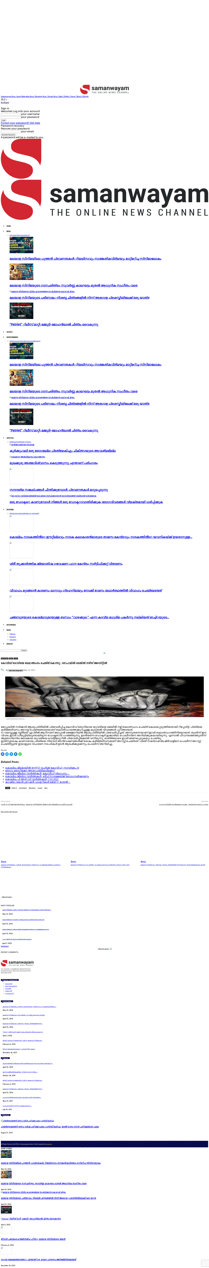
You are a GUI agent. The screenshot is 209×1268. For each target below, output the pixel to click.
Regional (10, 509)
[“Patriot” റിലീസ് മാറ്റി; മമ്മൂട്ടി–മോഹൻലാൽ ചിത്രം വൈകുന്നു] (21, 318)
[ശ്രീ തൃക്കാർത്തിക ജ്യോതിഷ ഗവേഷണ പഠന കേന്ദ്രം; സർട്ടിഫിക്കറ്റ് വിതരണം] (21, 557)
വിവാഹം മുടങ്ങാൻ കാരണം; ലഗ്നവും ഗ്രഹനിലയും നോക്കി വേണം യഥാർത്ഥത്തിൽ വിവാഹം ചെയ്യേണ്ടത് (86, 590)
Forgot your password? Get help (20, 122)
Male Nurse (32, 788)
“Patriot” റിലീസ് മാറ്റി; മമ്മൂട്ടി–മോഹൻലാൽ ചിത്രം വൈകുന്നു (54, 324)
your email (27, 131)
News (9, 231)
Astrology (15, 513)
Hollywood (30, 341)
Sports (23, 235)
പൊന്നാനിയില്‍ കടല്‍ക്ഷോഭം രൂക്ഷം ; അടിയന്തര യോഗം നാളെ (183, 804)
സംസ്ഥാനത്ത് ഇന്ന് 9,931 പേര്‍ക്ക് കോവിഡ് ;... (17, 1106)
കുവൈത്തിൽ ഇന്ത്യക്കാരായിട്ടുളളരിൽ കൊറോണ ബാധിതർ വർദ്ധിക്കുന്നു (27, 1063)
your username (30, 114)
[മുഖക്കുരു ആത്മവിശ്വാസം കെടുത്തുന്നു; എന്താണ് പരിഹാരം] (27, 457)
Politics (18, 235)
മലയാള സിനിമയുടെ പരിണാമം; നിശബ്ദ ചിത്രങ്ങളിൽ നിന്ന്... (23, 1023)
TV (39, 341)
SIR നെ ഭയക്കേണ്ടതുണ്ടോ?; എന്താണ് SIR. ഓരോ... (19, 1049)
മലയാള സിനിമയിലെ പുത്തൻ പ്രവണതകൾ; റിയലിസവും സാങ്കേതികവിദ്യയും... (29, 1006)
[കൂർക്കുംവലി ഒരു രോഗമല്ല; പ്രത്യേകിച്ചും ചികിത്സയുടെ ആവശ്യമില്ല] (22, 444)
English (10, 644)
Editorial (12, 634)
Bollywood (15, 341)
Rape (45, 788)
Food (18, 442)
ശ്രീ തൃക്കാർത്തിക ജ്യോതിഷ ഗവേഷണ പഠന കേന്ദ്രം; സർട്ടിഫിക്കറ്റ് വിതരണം (66, 563)
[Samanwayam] (3, 670)
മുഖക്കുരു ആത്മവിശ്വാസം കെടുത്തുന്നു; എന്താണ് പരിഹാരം (54, 463)
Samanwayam (16, 670)
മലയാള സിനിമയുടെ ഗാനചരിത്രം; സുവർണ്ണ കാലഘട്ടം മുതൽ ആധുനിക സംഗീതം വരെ (73, 285)
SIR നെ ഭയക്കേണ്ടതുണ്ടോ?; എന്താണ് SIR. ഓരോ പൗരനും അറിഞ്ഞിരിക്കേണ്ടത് (38, 1259)
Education (13, 640)
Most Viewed (5, 658)
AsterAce (49, 1144)
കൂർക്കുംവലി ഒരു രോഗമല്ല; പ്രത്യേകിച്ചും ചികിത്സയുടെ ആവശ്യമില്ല (63, 450)
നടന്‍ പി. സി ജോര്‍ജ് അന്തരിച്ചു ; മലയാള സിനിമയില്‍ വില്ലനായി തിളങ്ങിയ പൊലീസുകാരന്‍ (36, 804)
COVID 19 (14, 788)
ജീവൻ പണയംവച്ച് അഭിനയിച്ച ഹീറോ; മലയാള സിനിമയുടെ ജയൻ (33, 1239)
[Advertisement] (29, 884)
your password (30, 117)
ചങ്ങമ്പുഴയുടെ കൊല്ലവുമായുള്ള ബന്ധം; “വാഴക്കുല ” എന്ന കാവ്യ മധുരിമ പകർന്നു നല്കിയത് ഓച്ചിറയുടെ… (89, 617)
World (27, 235)
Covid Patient (23, 788)
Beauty (14, 442)
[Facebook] (2, 976)
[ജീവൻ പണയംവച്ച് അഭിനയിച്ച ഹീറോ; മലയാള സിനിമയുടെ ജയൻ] (6, 1233)
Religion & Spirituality (31, 513)
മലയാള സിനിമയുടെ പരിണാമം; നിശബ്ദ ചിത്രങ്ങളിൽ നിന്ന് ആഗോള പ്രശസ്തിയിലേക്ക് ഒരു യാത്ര (79, 297)
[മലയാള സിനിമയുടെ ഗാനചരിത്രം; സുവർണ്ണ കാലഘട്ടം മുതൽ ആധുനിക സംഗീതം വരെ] (21, 279)
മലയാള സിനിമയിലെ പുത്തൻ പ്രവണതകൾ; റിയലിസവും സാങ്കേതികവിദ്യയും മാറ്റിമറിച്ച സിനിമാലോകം (85, 258)
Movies (36, 341)
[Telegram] (5, 976)
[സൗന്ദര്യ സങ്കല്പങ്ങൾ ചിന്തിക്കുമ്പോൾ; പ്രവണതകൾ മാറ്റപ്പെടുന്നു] (21, 483)
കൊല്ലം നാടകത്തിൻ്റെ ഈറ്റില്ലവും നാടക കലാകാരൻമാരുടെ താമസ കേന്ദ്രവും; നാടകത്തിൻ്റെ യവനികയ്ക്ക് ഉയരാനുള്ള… (101, 537)
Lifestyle (10, 438)
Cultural (21, 513)
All (11, 235)
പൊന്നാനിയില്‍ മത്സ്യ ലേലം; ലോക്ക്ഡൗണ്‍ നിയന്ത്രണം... (22, 1097)
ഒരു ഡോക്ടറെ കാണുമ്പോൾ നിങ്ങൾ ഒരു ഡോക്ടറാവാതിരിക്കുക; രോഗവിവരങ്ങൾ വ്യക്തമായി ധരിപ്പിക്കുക (86, 502)
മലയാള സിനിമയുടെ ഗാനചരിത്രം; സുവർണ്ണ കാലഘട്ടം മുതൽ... (24, 1015)
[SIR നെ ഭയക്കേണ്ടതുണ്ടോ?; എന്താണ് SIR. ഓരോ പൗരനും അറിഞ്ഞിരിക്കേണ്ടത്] (6, 1253)
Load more (5, 946)
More (9, 630)
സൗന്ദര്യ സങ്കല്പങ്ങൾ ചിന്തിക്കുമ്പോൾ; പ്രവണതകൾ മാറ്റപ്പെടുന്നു (59, 490)
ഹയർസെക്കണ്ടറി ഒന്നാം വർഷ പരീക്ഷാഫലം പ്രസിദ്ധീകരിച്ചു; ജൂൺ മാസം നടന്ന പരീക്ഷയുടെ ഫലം (50, 1126)
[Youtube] (11, 976)
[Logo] (104, 178)
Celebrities (23, 341)
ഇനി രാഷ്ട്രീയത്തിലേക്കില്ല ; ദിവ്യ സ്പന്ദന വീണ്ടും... (20, 1072)
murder (40, 788)
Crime (14, 235)
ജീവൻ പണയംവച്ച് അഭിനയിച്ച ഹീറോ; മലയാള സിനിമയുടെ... (23, 1040)
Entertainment (12, 337)
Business (13, 637)
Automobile (11, 625)
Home (9, 226)
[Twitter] (8, 976)
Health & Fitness (25, 442)
